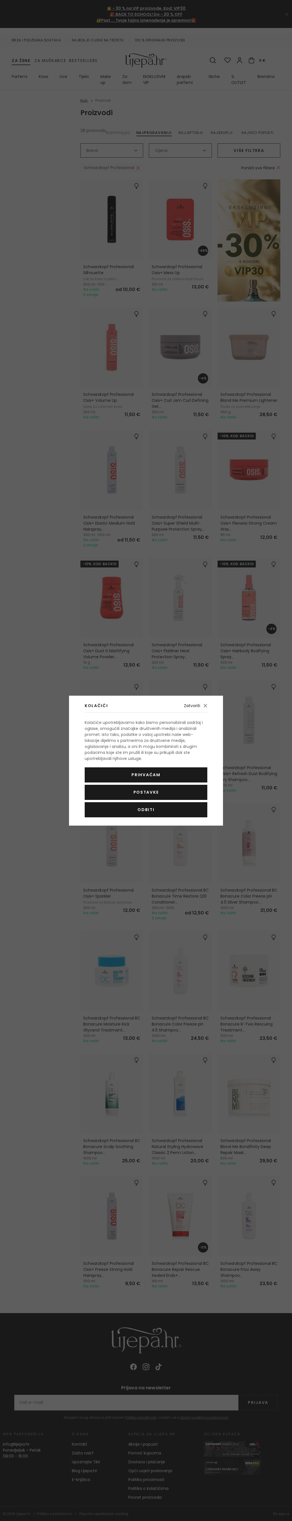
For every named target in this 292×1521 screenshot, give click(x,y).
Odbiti (145, 809)
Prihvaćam (145, 775)
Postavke (146, 792)
